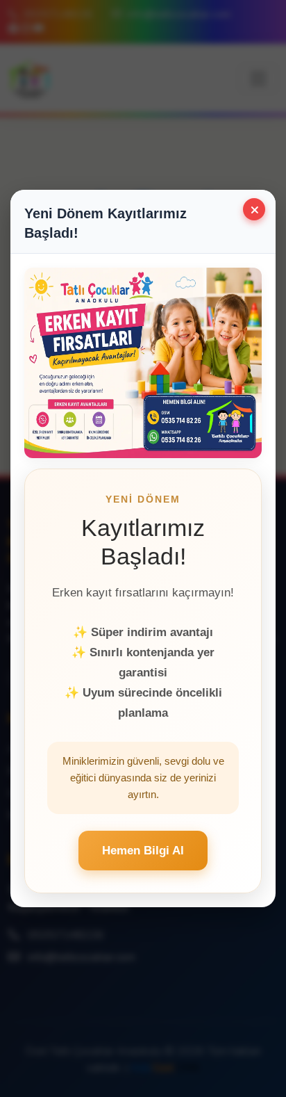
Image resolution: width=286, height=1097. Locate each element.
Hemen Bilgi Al (143, 850)
